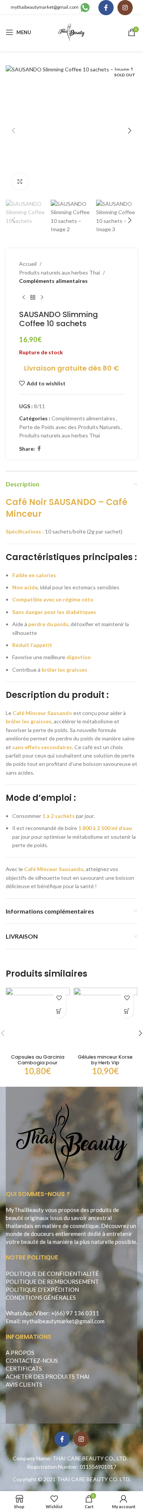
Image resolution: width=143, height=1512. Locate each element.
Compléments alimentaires (53, 281)
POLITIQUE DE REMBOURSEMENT (52, 1281)
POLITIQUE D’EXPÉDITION (42, 1289)
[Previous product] (23, 297)
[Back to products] (32, 297)
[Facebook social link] (106, 7)
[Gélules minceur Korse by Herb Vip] (106, 1019)
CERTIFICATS (24, 1368)
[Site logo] (71, 31)
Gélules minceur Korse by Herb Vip (105, 1060)
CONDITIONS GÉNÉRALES (41, 1297)
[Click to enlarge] (20, 181)
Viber (41, 1313)
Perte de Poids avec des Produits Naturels (69, 427)
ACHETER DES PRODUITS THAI (48, 1376)
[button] (13, 130)
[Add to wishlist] (59, 998)
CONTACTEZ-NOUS (32, 1360)
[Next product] (42, 297)
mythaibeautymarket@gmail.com (45, 7)
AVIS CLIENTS (24, 1384)
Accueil (28, 263)
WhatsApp (19, 1313)
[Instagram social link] (125, 7)
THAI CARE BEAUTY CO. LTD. (94, 1479)
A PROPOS (20, 1352)
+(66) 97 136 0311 (75, 1313)
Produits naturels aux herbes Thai (59, 272)
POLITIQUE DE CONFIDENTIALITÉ (52, 1273)
